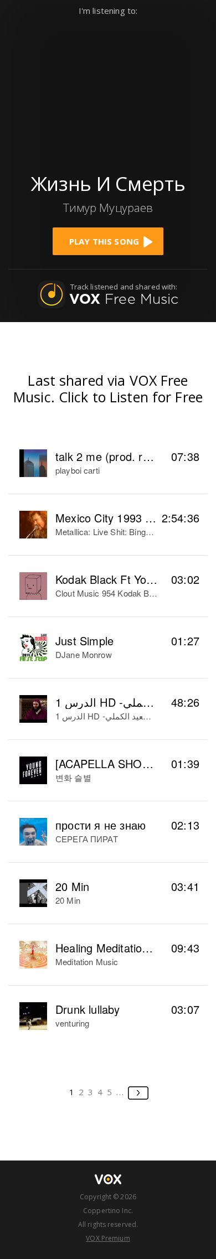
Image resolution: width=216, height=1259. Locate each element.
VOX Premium (108, 1238)
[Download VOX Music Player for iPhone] (108, 89)
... (120, 1091)
